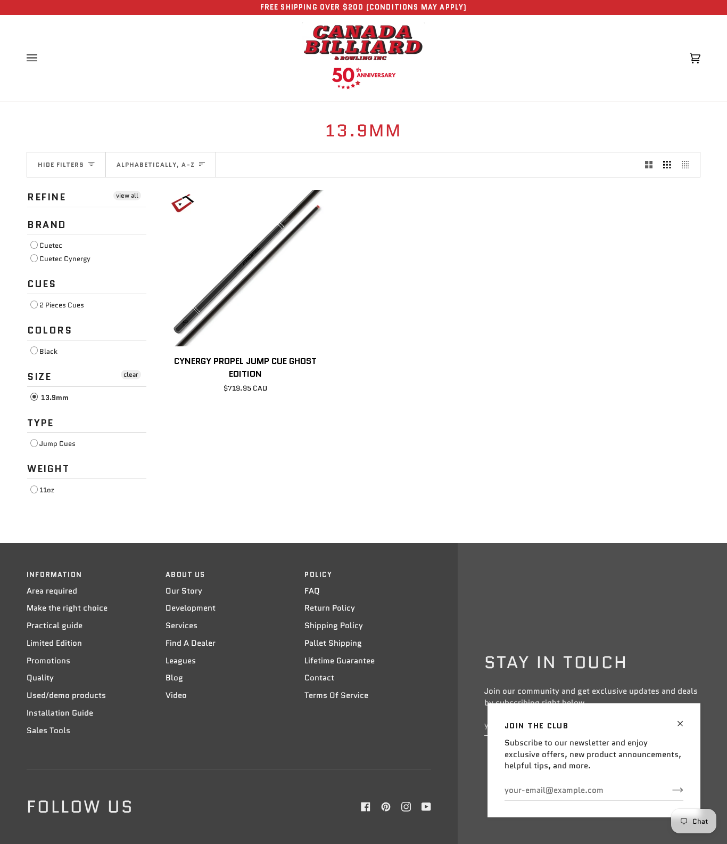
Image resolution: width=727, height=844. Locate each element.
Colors (49, 330)
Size (39, 377)
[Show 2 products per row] (649, 164)
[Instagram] (406, 806)
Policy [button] (318, 575)
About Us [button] (185, 575)
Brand (47, 225)
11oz (46, 490)
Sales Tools (48, 730)
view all (127, 195)
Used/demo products (66, 695)
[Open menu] (43, 58)
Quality (40, 677)
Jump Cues (57, 444)
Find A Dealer (191, 643)
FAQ (312, 591)
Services (181, 625)
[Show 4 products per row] (688, 164)
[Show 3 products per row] (667, 164)
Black (48, 351)
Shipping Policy (333, 625)
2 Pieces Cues (61, 305)
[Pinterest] (386, 806)
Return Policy (329, 608)
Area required (52, 591)
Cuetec (50, 245)
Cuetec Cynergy (64, 259)
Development (191, 608)
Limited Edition (54, 643)
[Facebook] (365, 806)
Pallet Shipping (333, 643)
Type (40, 423)
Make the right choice (67, 608)
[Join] (669, 790)
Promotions (48, 660)
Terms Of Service (336, 695)
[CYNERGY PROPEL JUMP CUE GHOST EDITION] (246, 268)
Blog (174, 677)
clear (130, 374)
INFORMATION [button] (54, 575)
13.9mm (54, 398)
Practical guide (54, 625)
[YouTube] (426, 806)
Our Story (184, 591)
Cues (41, 284)
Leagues (181, 660)
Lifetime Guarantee (339, 660)
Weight (48, 469)
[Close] (684, 719)
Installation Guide (60, 713)
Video (176, 695)
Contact (319, 677)
